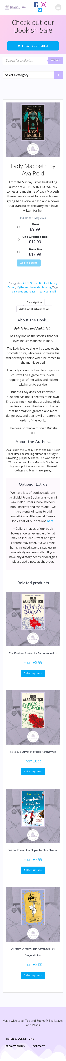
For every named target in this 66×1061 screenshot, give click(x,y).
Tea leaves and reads (23, 291)
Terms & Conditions (20, 1038)
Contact (38, 1046)
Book (35, 224)
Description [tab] (34, 302)
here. (50, 521)
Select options (33, 673)
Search (55, 60)
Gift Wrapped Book (35, 236)
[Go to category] (58, 75)
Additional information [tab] (34, 309)
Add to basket (28, 262)
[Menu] (58, 7)
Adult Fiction (30, 283)
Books (43, 283)
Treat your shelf (46, 291)
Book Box (35, 249)
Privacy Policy (15, 1046)
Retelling (46, 287)
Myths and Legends (28, 287)
